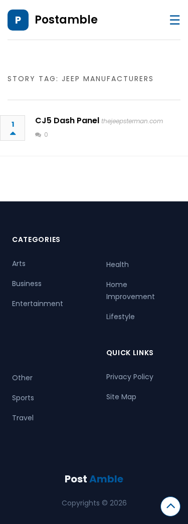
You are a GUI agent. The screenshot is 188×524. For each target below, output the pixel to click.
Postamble (66, 20)
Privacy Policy (129, 377)
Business (27, 284)
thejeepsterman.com (132, 121)
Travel (23, 418)
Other (22, 378)
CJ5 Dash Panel (67, 120)
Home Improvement (130, 291)
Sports (23, 398)
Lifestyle (120, 317)
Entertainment (37, 304)
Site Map (121, 397)
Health (117, 264)
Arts (19, 263)
